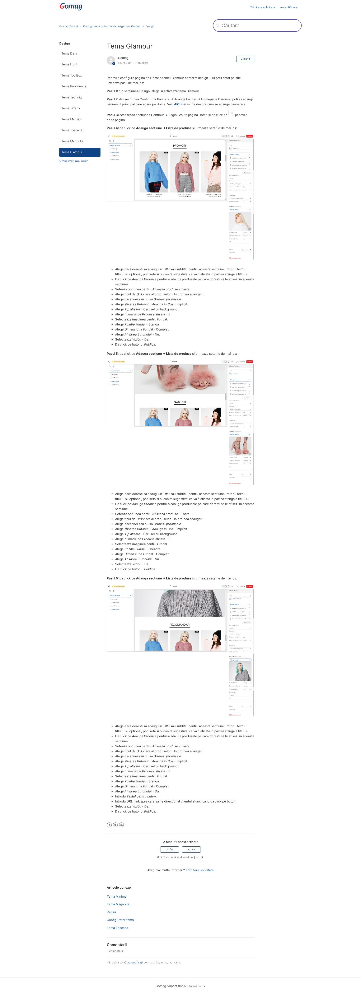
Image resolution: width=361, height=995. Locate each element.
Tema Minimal (117, 896)
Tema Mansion (72, 119)
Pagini (111, 912)
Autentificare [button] (288, 7)
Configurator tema (120, 920)
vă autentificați (133, 962)
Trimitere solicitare (262, 7)
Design (149, 26)
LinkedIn (121, 825)
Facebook (109, 825)
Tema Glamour (71, 152)
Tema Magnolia (72, 141)
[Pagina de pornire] (77, 9)
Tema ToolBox (71, 75)
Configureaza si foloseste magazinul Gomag (111, 26)
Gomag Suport (68, 26)
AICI (177, 104)
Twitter (115, 825)
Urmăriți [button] (245, 58)
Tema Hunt (69, 64)
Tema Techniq (71, 97)
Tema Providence (73, 86)
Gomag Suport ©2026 (172, 986)
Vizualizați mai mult (73, 161)
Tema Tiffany (70, 108)
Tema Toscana (71, 130)
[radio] (169, 849)
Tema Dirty (69, 53)
